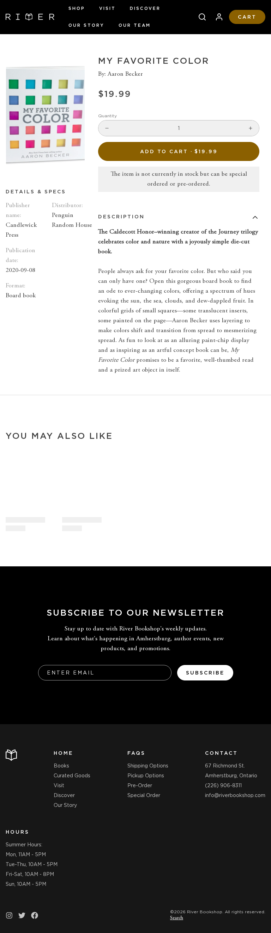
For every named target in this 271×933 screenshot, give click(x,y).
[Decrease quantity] (106, 128)
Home (63, 753)
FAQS (136, 753)
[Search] (199, 17)
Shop (76, 8)
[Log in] (216, 17)
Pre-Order (139, 785)
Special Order (143, 795)
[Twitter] (21, 915)
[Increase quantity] (250, 128)
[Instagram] (9, 915)
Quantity (107, 115)
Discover (145, 8)
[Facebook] (34, 915)
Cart (247, 17)
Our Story (86, 25)
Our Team (135, 25)
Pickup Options (145, 775)
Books (61, 766)
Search (176, 918)
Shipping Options (147, 766)
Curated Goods (72, 775)
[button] (178, 151)
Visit (107, 8)
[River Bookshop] (30, 16)
